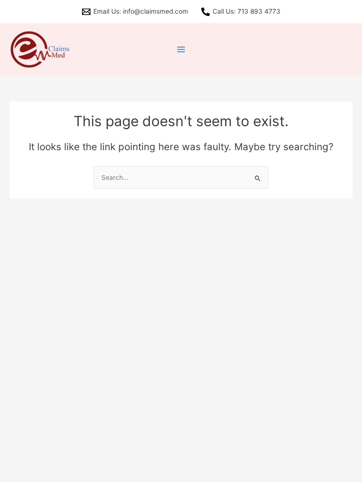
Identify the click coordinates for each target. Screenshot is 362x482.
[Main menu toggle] (181, 49)
